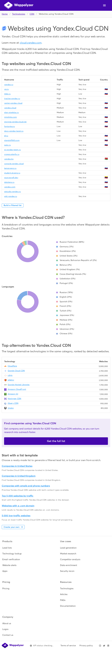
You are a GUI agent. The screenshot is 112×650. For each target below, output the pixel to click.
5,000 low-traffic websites (16, 515)
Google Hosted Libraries (19, 385)
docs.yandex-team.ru (13, 131)
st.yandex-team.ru (12, 150)
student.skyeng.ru (12, 173)
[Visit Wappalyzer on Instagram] (100, 646)
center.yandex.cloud (13, 103)
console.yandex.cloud (14, 164)
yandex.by (9, 159)
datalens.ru (9, 182)
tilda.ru (7, 94)
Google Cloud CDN (16, 371)
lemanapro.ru (10, 168)
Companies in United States (17, 466)
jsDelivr (11, 380)
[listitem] (27, 548)
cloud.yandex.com (31, 42)
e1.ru (6, 136)
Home (5, 14)
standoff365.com (12, 140)
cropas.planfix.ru (11, 154)
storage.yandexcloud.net (15, 122)
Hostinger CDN (14, 398)
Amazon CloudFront (17, 389)
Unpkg (11, 408)
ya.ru (6, 89)
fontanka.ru (9, 126)
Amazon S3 (13, 394)
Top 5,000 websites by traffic (17, 495)
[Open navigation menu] (104, 5)
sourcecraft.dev (11, 177)
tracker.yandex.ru (12, 98)
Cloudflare (12, 366)
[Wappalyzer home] (18, 5)
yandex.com (9, 187)
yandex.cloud (10, 108)
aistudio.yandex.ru (12, 191)
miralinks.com (10, 117)
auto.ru (7, 145)
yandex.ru (8, 84)
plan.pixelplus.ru (11, 112)
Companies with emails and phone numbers (26, 485)
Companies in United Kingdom (18, 476)
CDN (32, 14)
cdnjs (10, 375)
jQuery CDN (13, 403)
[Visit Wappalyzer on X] (104, 646)
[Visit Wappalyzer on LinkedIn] (108, 646)
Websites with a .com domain (18, 505)
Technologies (18, 14)
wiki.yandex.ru (10, 196)
